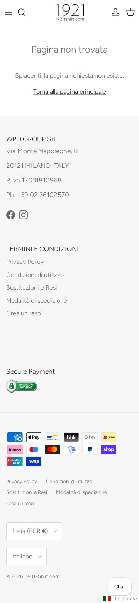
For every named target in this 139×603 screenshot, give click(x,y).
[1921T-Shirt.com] (69, 12)
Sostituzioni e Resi (31, 287)
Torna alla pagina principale (69, 91)
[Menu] (8, 12)
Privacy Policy (25, 261)
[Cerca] (25, 12)
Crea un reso (23, 313)
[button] (121, 599)
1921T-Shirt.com (41, 576)
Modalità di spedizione (36, 300)
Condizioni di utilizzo (35, 274)
